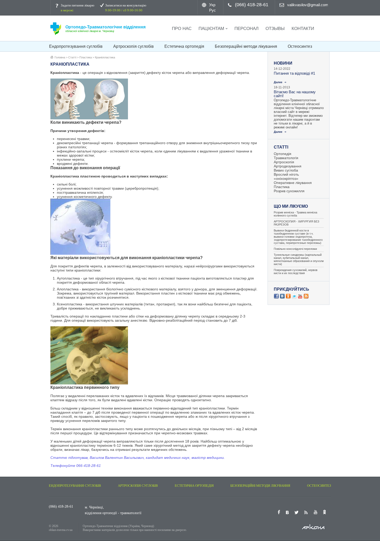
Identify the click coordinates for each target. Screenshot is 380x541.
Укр (212, 5)
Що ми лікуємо (291, 206)
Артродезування (287, 166)
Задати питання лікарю (77, 7)
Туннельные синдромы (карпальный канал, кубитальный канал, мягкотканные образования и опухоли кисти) (299, 259)
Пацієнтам (211, 28)
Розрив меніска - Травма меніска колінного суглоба (295, 214)
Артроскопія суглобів (133, 46)
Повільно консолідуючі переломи (295, 248)
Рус (212, 10)
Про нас (182, 28)
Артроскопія (284, 162)
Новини (283, 63)
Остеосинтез (300, 46)
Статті (281, 147)
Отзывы (275, 28)
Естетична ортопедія (184, 46)
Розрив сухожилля (289, 191)
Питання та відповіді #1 (294, 73)
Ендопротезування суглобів (76, 46)
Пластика (282, 187)
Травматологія (286, 158)
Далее (278, 82)
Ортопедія (282, 154)
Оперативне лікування (293, 183)
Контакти (303, 28)
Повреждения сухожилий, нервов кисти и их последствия (295, 271)
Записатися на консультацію (125, 7)
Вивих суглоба (286, 170)
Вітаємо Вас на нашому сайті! (295, 94)
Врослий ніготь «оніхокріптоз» (286, 176)
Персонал (246, 28)
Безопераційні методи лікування (246, 46)
